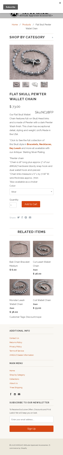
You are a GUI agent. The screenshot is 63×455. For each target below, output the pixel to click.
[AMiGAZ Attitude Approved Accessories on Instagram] (15, 394)
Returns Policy (16, 342)
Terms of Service (17, 351)
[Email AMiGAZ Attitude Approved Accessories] (19, 394)
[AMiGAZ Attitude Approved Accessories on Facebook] (11, 394)
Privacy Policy (16, 347)
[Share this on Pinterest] (25, 217)
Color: (13, 185)
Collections (14, 379)
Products (26, 24)
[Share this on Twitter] (18, 217)
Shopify (24, 448)
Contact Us (14, 338)
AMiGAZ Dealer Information (22, 355)
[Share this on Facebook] (21, 217)
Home (12, 371)
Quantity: (14, 199)
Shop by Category (17, 375)
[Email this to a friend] (29, 217)
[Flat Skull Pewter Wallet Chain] (31, 62)
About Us (14, 383)
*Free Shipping (16, 387)
